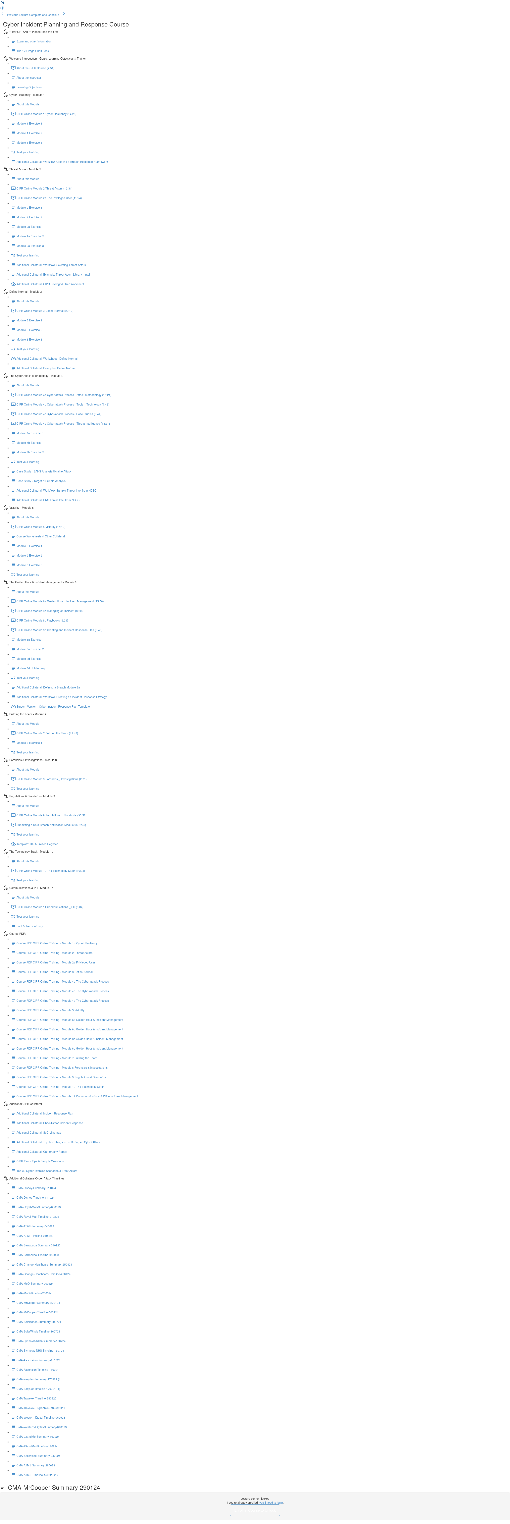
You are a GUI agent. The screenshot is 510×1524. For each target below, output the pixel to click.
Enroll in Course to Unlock (255, 1510)
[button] (2, 4)
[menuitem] (2, 9)
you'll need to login (271, 1502)
